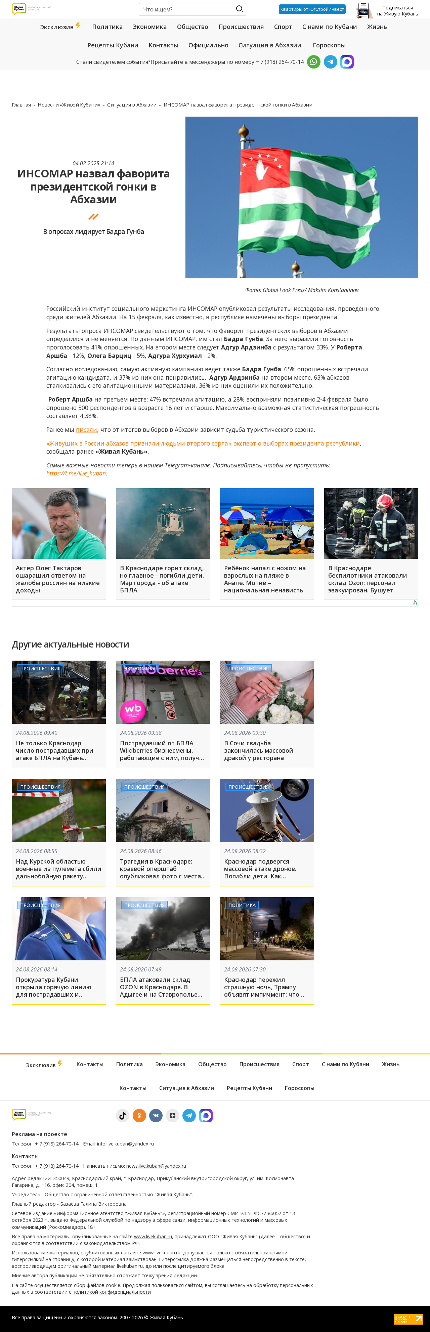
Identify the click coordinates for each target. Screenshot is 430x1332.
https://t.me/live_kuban (76, 473)
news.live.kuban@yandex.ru (156, 1166)
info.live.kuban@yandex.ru (125, 1143)
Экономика (150, 27)
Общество (192, 27)
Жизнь (377, 27)
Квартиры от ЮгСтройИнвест (312, 9)
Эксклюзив (57, 27)
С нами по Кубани (329, 27)
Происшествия (241, 27)
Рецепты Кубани (112, 45)
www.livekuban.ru (153, 1236)
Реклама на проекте (39, 1134)
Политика (107, 27)
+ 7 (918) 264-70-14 (56, 1143)
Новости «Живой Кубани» (69, 104)
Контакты (163, 45)
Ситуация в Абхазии (270, 45)
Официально (208, 45)
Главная (22, 104)
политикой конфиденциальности (112, 1292)
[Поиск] (239, 9)
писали (86, 429)
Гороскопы (329, 45)
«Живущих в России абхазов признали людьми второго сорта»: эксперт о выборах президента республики (203, 443)
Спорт (283, 27)
